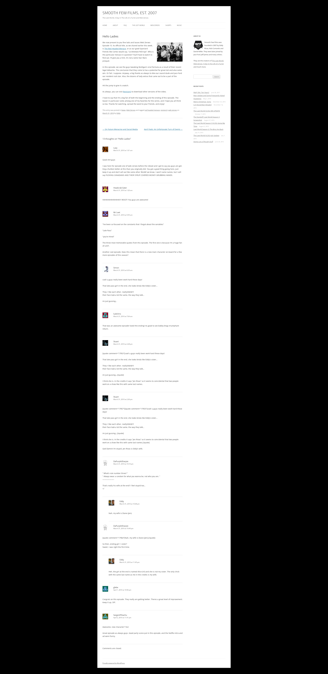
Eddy (118, 113)
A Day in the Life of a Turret (213, 64)
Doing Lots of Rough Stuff (203, 141)
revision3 (164, 110)
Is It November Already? (202, 105)
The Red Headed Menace (115, 48)
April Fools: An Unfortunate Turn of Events (163, 129)
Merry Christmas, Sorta (202, 102)
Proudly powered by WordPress (113, 663)
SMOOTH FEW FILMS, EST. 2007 (129, 12)
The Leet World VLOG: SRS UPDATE (206, 111)
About (115, 25)
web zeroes (172, 110)
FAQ (125, 25)
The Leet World (138, 25)
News (123, 110)
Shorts (168, 25)
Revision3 (127, 91)
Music (179, 25)
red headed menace (152, 110)
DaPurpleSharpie (120, 461)
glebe (115, 587)
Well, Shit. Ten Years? (201, 92)
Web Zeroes (155, 25)
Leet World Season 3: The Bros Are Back (208, 129)
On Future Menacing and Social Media (120, 129)
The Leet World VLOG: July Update (206, 135)
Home (104, 25)
